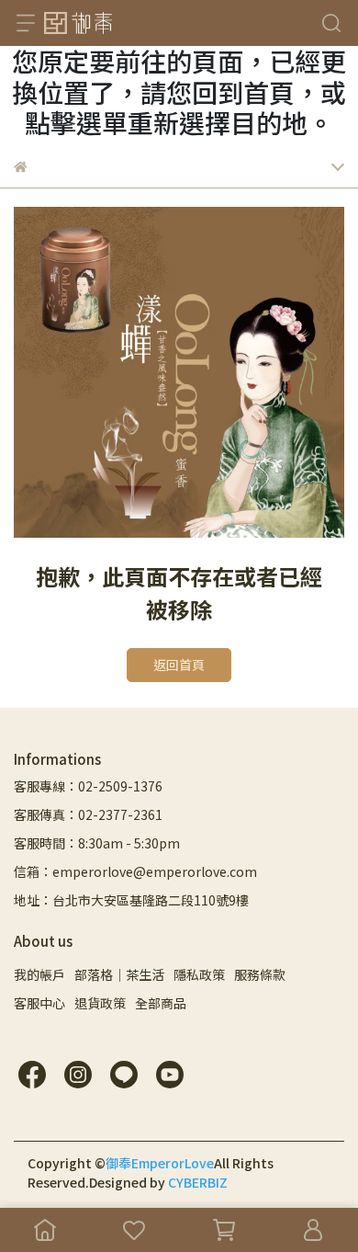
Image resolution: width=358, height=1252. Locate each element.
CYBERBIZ (198, 1182)
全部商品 (160, 1003)
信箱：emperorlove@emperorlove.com (135, 871)
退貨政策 (100, 1003)
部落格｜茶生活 (119, 974)
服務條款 (259, 974)
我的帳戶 (39, 974)
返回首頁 (179, 664)
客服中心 (39, 1003)
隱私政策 (199, 974)
